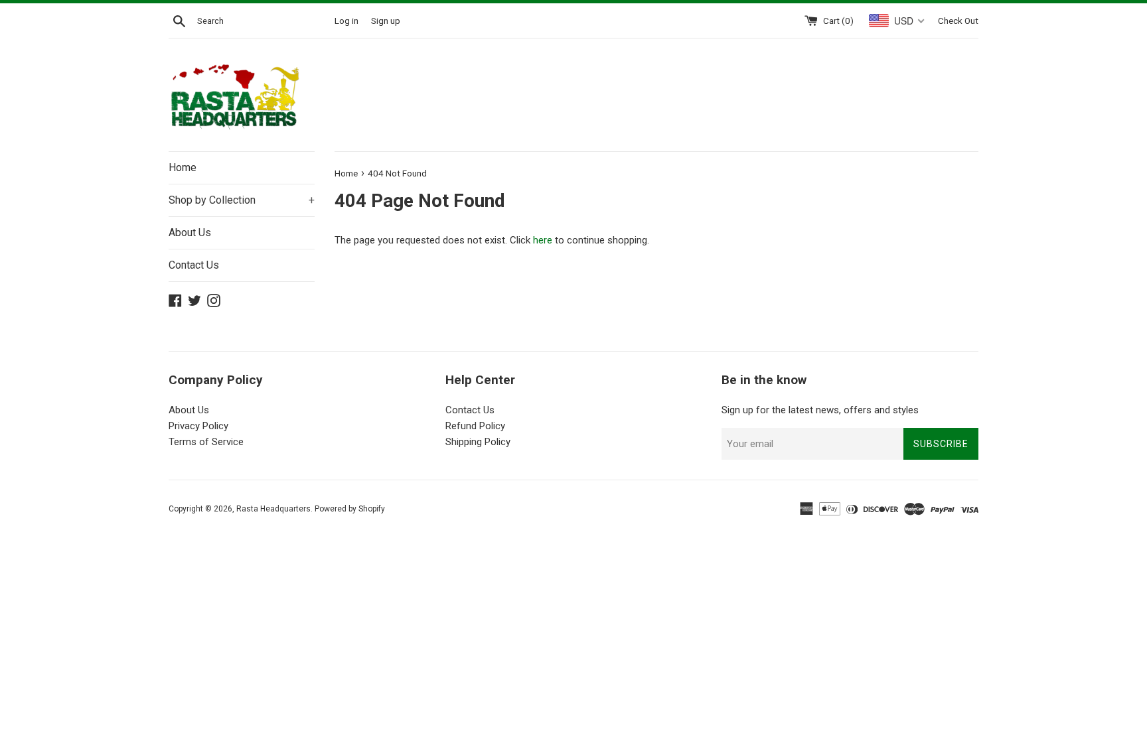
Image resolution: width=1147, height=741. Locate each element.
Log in (346, 20)
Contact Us (194, 265)
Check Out (958, 20)
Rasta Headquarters (273, 508)
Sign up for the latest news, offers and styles (820, 410)
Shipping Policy (477, 442)
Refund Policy (475, 426)
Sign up (385, 20)
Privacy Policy (198, 426)
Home (182, 167)
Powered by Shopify (350, 508)
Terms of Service (206, 442)
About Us (190, 232)
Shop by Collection (242, 200)
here (542, 240)
